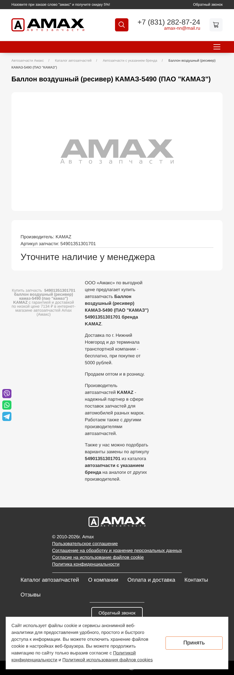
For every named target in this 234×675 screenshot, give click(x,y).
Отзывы (31, 595)
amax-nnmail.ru (182, 28)
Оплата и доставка (151, 580)
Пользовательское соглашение (85, 543)
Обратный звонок (208, 4)
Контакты (196, 580)
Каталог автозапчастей (50, 580)
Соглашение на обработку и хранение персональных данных (117, 550)
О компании (103, 580)
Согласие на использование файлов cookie (98, 557)
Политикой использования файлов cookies (107, 660)
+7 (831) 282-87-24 (169, 22)
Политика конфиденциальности (86, 564)
